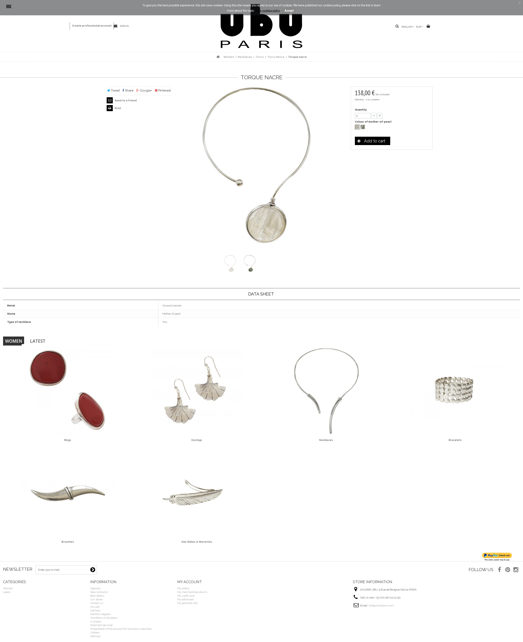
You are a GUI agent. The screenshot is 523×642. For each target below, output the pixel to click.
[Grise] (363, 127)
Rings (67, 440)
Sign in (124, 26)
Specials (95, 588)
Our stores (96, 599)
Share (128, 90)
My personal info (187, 603)
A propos (95, 621)
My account (189, 582)
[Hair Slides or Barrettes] (196, 492)
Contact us (117, 26)
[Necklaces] (326, 390)
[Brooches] (67, 492)
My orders (183, 588)
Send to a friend (125, 100)
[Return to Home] (218, 56)
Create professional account (92, 25)
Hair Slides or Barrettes (196, 541)
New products (98, 592)
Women (13, 341)
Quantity (361, 109)
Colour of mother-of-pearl (373, 121)
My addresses (185, 599)
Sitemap (95, 636)
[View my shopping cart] (427, 27)
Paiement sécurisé (101, 625)
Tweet (115, 90)
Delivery (95, 610)
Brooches (67, 541)
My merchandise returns (192, 592)
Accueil (94, 606)
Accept (289, 10)
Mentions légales (100, 614)
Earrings (196, 440)
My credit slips (186, 595)
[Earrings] (196, 390)
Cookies (94, 632)
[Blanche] (357, 127)
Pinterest (164, 90)
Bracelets (455, 440)
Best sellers (97, 595)
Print (117, 108)
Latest (37, 341)
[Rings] (67, 390)
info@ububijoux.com (381, 605)
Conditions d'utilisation (103, 617)
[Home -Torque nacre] (230, 264)
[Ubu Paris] (261, 26)
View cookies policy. (267, 10)
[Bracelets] (455, 390)
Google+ (145, 90)
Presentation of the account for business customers (121, 628)
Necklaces (326, 440)
